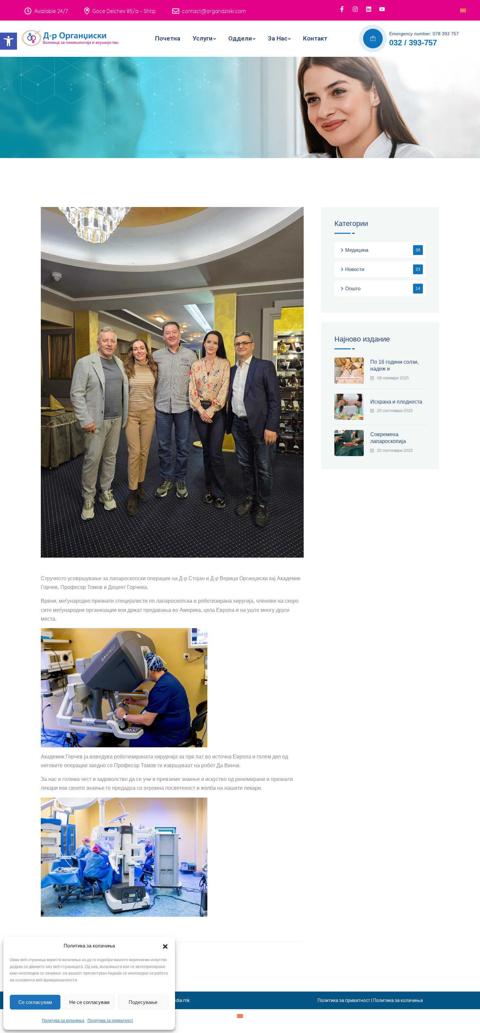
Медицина (356, 250)
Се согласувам (35, 1002)
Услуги (203, 38)
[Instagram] (355, 9)
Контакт (315, 38)
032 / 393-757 (413, 42)
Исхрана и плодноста (396, 402)
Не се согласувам (89, 1002)
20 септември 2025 (395, 410)
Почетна (167, 38)
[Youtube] (382, 9)
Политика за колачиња (63, 1020)
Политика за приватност (110, 1020)
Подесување (143, 1002)
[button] (8, 41)
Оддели (240, 38)
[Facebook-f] (342, 9)
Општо (352, 288)
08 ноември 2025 (393, 378)
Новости (354, 269)
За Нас (277, 38)
